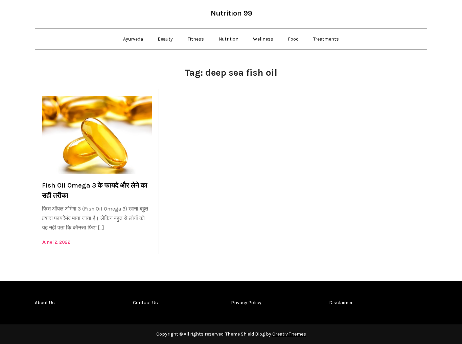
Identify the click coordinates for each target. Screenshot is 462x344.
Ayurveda (133, 39)
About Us (45, 302)
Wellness (263, 39)
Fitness (195, 39)
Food (293, 39)
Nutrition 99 (231, 13)
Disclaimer (341, 302)
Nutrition (228, 39)
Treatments (326, 39)
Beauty (165, 39)
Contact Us (145, 302)
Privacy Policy (246, 302)
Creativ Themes (289, 334)
